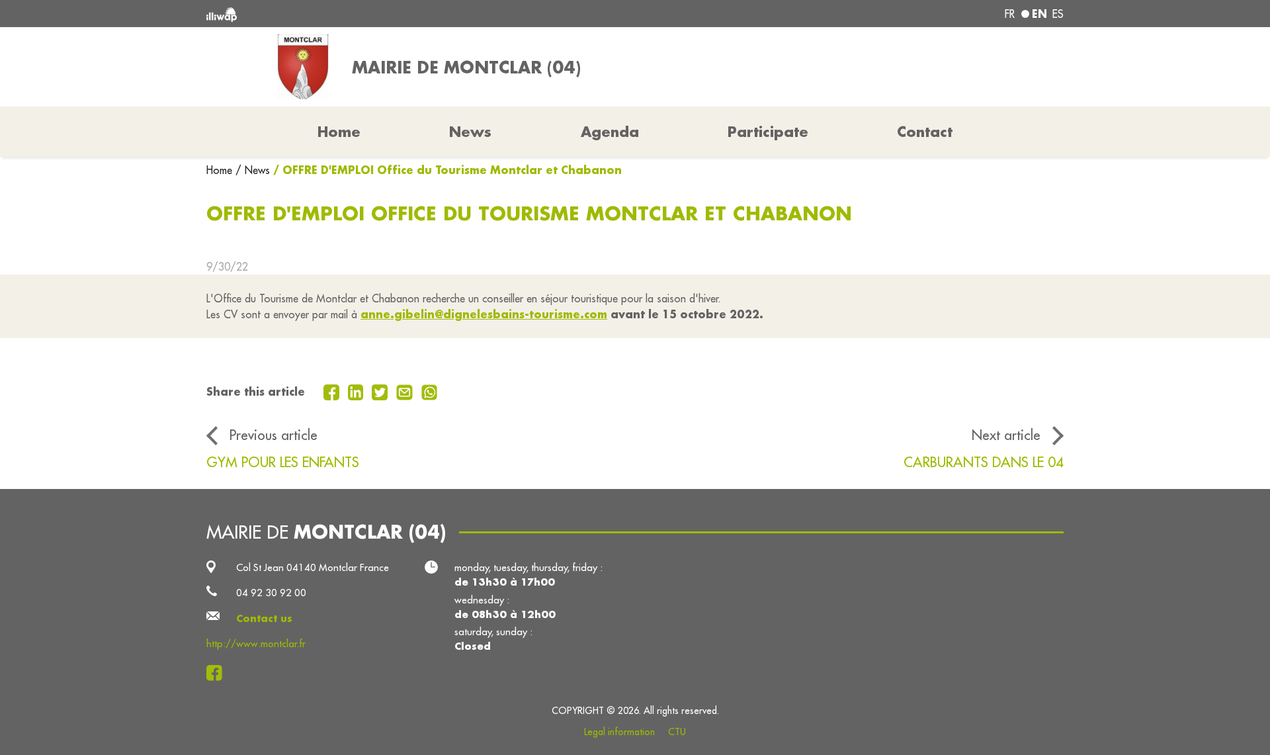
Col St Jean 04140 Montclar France (312, 567)
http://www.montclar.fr (256, 643)
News (470, 131)
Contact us (264, 618)
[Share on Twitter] (381, 391)
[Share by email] (406, 391)
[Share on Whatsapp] (430, 391)
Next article (1006, 435)
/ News (252, 170)
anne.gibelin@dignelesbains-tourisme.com (483, 314)
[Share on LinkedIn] (357, 391)
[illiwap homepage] (380, 13)
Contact (924, 131)
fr (1010, 14)
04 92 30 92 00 (271, 592)
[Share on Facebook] (333, 391)
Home (220, 170)
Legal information (619, 732)
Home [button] (339, 131)
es (1058, 14)
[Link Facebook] (218, 672)
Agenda (610, 131)
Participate (768, 131)
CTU (677, 732)
